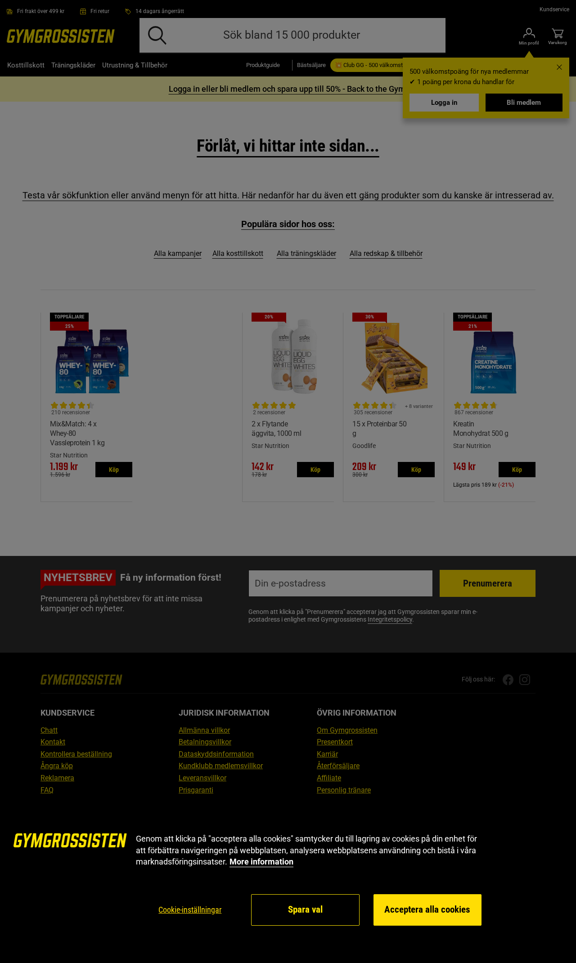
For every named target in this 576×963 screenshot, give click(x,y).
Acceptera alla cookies (427, 909)
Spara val (305, 909)
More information (261, 861)
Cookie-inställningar (189, 909)
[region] (288, 880)
